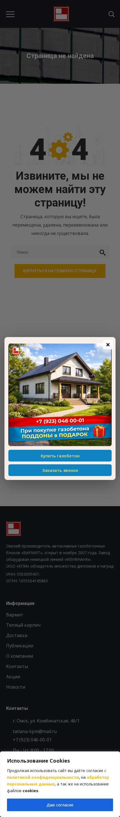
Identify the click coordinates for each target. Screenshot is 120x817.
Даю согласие (60, 805)
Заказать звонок (60, 470)
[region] (60, 784)
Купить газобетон (60, 455)
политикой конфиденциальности (43, 777)
